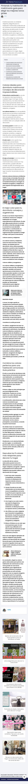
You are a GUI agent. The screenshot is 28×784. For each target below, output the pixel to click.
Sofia (5, 16)
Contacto (3, 779)
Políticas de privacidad (12, 779)
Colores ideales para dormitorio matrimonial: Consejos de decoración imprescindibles (14, 64)
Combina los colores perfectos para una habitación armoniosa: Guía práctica (14, 73)
